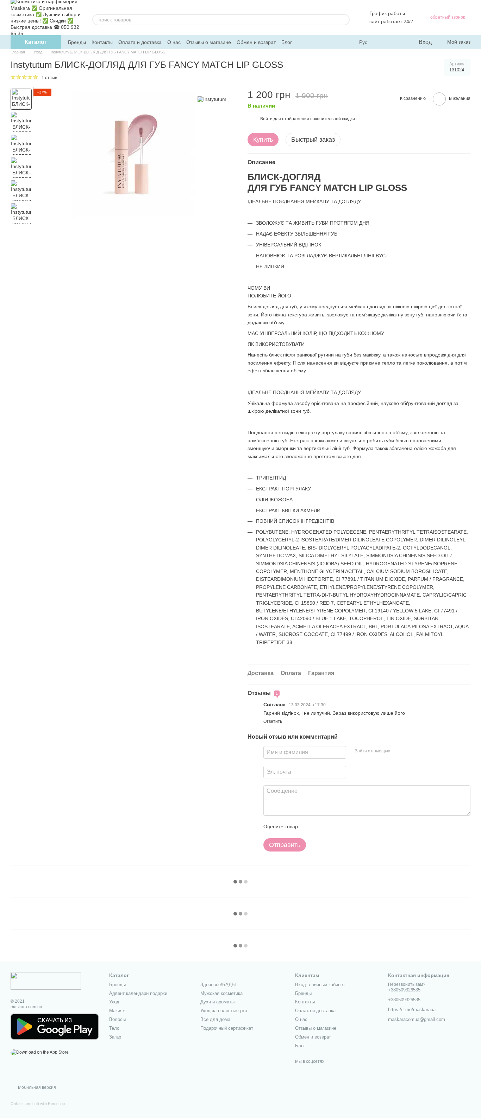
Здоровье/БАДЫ (218, 984)
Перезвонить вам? (406, 984)
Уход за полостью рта (223, 1010)
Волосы (117, 1019)
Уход (114, 1001)
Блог (286, 42)
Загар (115, 1037)
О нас (174, 42)
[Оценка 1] (309, 827)
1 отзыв (49, 77)
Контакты (102, 42)
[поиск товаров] (344, 19)
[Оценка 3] (332, 827)
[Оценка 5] (354, 827)
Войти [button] (266, 118)
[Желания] (398, 42)
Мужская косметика (221, 993)
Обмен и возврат (256, 42)
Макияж (117, 1010)
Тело (114, 1028)
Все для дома (215, 1019)
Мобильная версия (36, 1087)
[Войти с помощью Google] (409, 751)
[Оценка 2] (320, 827)
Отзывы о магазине (208, 42)
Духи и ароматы (217, 1001)
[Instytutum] (212, 99)
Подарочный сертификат (226, 1028)
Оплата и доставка (140, 42)
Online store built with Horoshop (38, 1103)
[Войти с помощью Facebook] (398, 751)
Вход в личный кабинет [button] (320, 984)
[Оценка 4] (343, 827)
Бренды (77, 42)
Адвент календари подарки (138, 993)
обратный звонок (447, 17)
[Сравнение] (384, 42)
